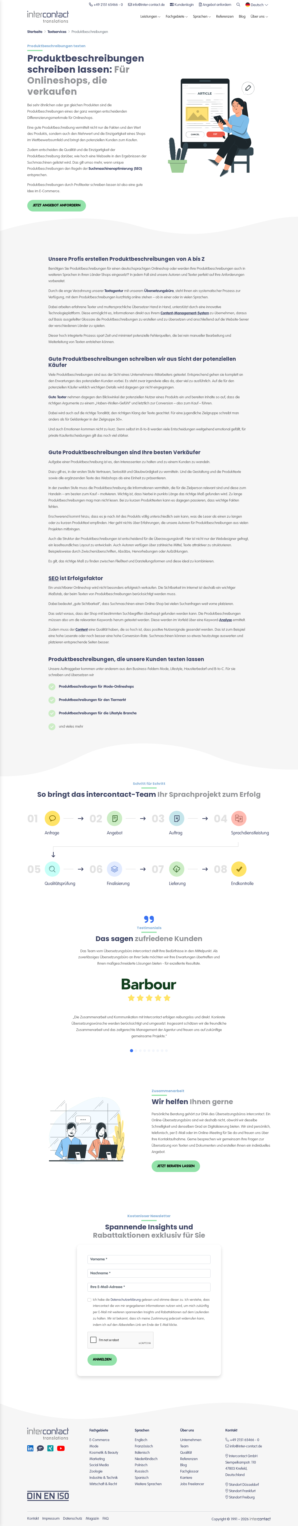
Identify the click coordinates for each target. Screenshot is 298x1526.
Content (81, 630)
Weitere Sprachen (148, 1484)
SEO (53, 578)
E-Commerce (99, 1440)
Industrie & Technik (103, 1478)
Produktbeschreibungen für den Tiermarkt (92, 700)
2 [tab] (136, 1050)
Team (184, 1446)
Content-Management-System (185, 313)
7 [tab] (157, 1050)
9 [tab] (166, 1050)
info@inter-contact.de (246, 1446)
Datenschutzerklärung (126, 1299)
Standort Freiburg (242, 1497)
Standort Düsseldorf (244, 1485)
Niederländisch (146, 1459)
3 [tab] (140, 1050)
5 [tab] (149, 1050)
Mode (93, 1446)
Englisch (141, 1440)
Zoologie (96, 1471)
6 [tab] (153, 1050)
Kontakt (33, 1519)
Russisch (141, 1471)
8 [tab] (162, 1050)
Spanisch (142, 1478)
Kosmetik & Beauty (103, 1453)
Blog (242, 17)
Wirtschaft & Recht (103, 1484)
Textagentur (113, 291)
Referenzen (225, 17)
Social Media (99, 1465)
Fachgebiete (175, 17)
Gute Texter (57, 397)
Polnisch (141, 1465)
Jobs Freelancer (192, 1484)
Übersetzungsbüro (159, 291)
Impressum (51, 1519)
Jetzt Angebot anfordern (56, 205)
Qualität (186, 1453)
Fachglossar (189, 1471)
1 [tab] (131, 1050)
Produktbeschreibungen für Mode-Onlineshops (96, 687)
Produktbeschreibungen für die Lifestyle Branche (98, 713)
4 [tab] (144, 1050)
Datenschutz (72, 1519)
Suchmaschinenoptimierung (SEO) (115, 169)
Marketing (97, 1459)
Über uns (258, 17)
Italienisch (142, 1453)
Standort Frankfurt (242, 1491)
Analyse (225, 620)
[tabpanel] (149, 1006)
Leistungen (148, 17)
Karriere (186, 1478)
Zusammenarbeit (168, 1091)
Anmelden (102, 1359)
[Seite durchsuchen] (238, 5)
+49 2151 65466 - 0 (244, 1440)
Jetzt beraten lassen (176, 1166)
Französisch (144, 1446)
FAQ (106, 1519)
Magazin (92, 1519)
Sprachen (200, 17)
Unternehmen (190, 1440)
